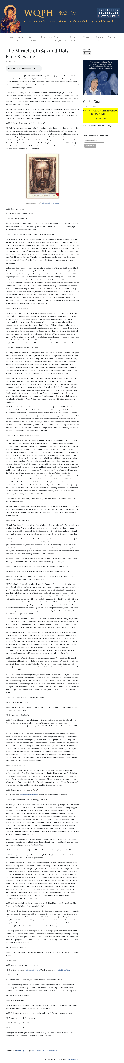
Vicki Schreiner (51, 1050)
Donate (111, 37)
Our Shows (32, 39)
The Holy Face (38, 1050)
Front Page (20, 1050)
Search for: (87, 49)
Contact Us (100, 39)
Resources (46, 37)
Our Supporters (60, 39)
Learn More (20, 39)
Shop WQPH (73, 39)
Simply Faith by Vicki (62, 970)
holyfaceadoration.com (50, 203)
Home (12, 37)
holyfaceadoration (32, 970)
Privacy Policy (73, 1059)
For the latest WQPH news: (96, 135)
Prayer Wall (86, 39)
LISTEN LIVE (100, 118)
